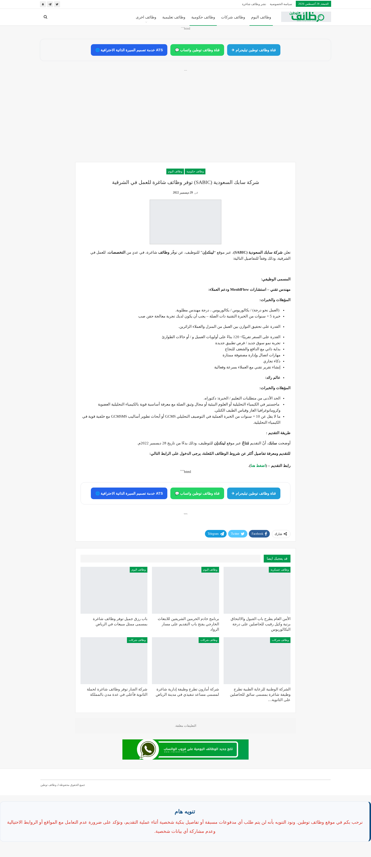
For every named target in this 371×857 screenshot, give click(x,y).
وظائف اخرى (146, 17)
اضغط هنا (258, 466)
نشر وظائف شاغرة (254, 4)
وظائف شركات (233, 17)
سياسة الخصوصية (281, 4)
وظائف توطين (48, 784)
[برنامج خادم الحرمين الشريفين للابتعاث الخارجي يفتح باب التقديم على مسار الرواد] (185, 590)
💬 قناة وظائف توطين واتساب (197, 50)
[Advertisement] (185, 121)
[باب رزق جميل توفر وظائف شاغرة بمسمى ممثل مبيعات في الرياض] (114, 590)
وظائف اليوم (261, 17)
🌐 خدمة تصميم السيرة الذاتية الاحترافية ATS (129, 50)
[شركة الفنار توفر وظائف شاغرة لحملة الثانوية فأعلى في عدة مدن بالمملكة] (114, 660)
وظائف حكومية (203, 17)
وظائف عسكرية (280, 569)
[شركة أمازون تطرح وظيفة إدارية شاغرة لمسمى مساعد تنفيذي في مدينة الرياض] (185, 660)
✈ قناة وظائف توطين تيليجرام (254, 50)
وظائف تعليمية (173, 17)
